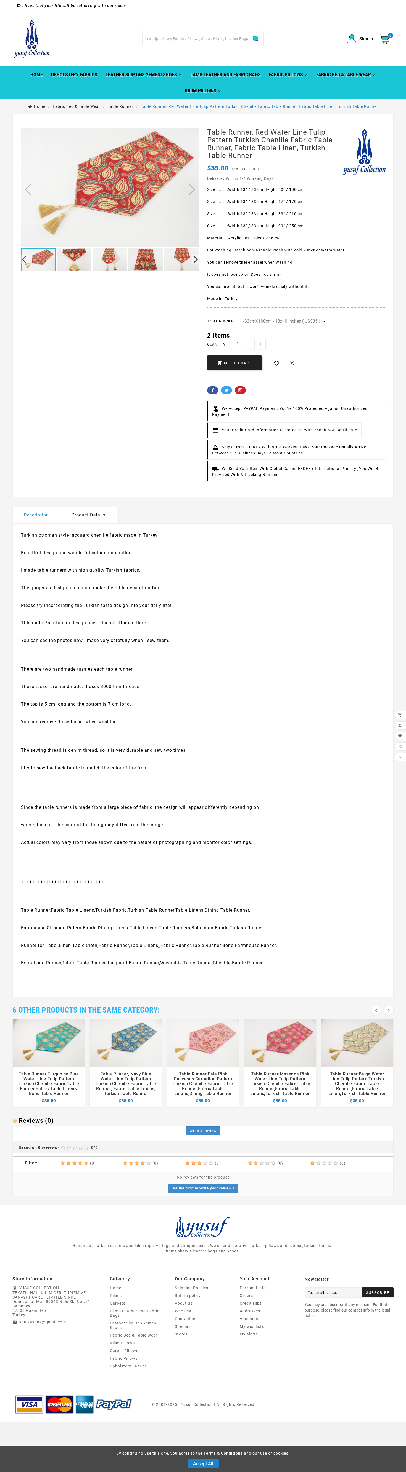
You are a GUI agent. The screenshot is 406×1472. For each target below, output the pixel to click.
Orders (246, 1295)
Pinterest (240, 390)
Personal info (253, 1288)
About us (184, 1303)
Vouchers (249, 1318)
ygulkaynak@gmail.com (42, 1322)
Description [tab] (36, 515)
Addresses (250, 1311)
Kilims (116, 1295)
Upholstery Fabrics (128, 1366)
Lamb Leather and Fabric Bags (134, 1313)
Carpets (117, 1303)
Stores (181, 1334)
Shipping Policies (191, 1288)
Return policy (188, 1295)
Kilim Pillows (122, 1343)
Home (115, 1288)
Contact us (185, 1318)
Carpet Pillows (124, 1350)
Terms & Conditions (223, 1453)
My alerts (249, 1334)
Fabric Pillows (124, 1358)
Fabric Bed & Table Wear (133, 1335)
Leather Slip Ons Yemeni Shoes (133, 1325)
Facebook (212, 390)
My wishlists (252, 1326)
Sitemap (183, 1326)
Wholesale (185, 1311)
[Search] (256, 39)
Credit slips (251, 1303)
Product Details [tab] (89, 515)
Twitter (226, 390)
